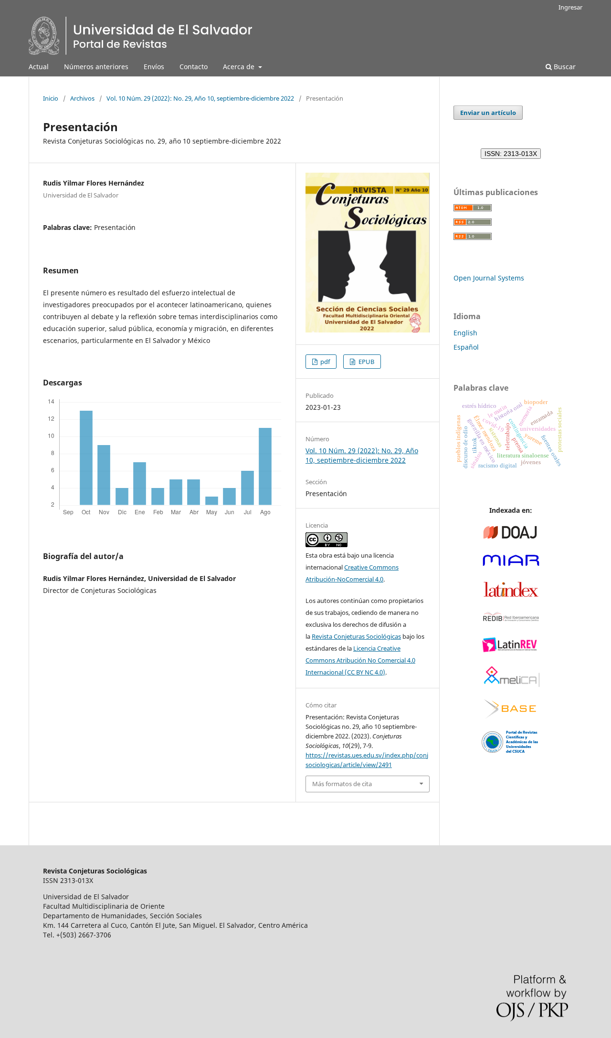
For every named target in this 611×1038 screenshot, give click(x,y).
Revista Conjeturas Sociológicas (356, 636)
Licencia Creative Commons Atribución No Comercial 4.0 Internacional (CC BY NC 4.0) (360, 660)
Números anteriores (96, 66)
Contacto (193, 66)
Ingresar (570, 7)
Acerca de (239, 66)
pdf (324, 361)
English (465, 332)
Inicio (50, 98)
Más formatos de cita (342, 783)
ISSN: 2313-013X (511, 153)
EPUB (365, 361)
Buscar (564, 66)
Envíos (154, 66)
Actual (39, 66)
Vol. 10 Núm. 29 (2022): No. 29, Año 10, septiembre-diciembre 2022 (200, 98)
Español (466, 347)
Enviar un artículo (488, 112)
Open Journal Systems (488, 277)
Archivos (82, 98)
